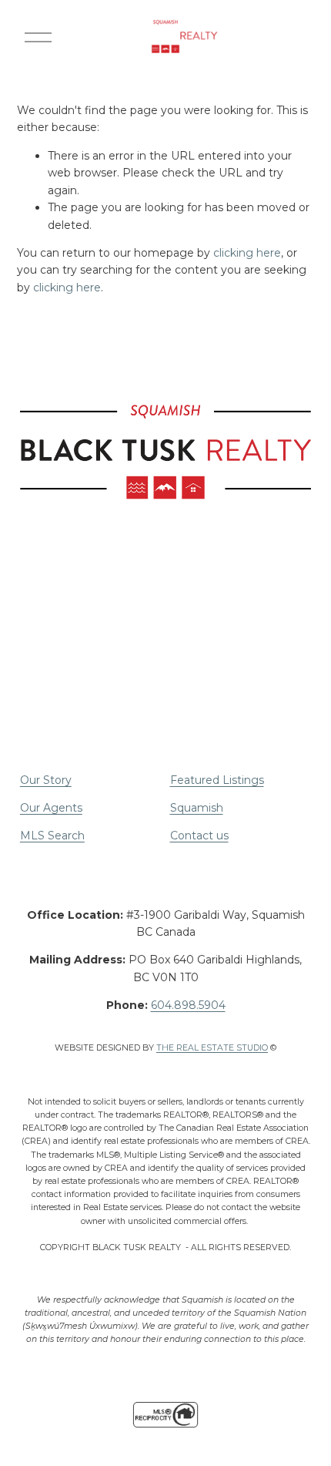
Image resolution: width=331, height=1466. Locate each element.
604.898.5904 (188, 1005)
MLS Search (52, 835)
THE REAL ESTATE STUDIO (212, 1048)
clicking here (247, 253)
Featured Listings (217, 780)
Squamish (196, 808)
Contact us (199, 835)
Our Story (46, 780)
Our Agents (51, 808)
